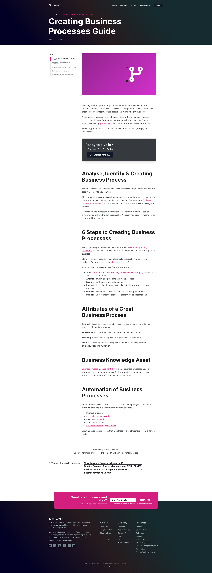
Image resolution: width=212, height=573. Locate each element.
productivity (105, 123)
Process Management (68, 14)
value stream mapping (133, 272)
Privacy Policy (148, 503)
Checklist (139, 527)
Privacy (109, 566)
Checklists (104, 527)
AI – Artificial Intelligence (145, 552)
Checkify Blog (105, 533)
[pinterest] (64, 545)
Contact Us (122, 533)
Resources (144, 5)
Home (114, 5)
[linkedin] (59, 545)
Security (121, 539)
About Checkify (124, 530)
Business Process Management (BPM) (99, 369)
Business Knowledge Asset (60, 71)
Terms (102, 566)
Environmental (123, 543)
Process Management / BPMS (147, 546)
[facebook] (69, 545)
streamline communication (98, 416)
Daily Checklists (106, 530)
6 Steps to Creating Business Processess (61, 62)
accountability (99, 419)
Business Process (86, 14)
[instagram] (54, 545)
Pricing (133, 5)
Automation (140, 549)
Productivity (140, 539)
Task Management (143, 543)
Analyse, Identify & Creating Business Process (63, 58)
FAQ (119, 536)
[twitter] (50, 545)
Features (123, 5)
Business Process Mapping (106, 272)
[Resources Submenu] (149, 5)
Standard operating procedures (101, 426)
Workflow (139, 536)
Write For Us (105, 540)
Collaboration (141, 530)
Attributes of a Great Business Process (64, 67)
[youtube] (73, 545)
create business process (117, 262)
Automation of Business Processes (62, 74)
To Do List (140, 533)
